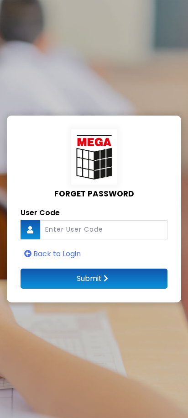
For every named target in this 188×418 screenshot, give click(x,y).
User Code (40, 212)
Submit (90, 278)
